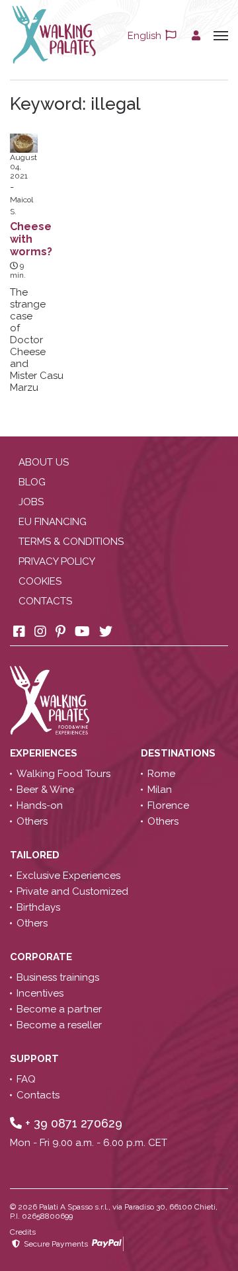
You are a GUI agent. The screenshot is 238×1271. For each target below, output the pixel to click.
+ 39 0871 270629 (72, 1123)
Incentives (40, 993)
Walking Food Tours (63, 774)
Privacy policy (57, 561)
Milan (159, 790)
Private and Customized (72, 891)
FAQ (26, 1079)
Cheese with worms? (31, 239)
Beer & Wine (45, 790)
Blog (32, 482)
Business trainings (58, 977)
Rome (161, 774)
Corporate (42, 957)
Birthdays (38, 907)
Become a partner (59, 1009)
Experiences (45, 753)
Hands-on (40, 805)
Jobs (31, 502)
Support (35, 1059)
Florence (168, 805)
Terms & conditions (71, 542)
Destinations (179, 753)
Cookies (40, 581)
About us (44, 462)
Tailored (36, 855)
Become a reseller (59, 1025)
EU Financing (53, 522)
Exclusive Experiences (68, 876)
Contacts (45, 601)
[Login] (196, 36)
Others (32, 821)
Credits (23, 1232)
